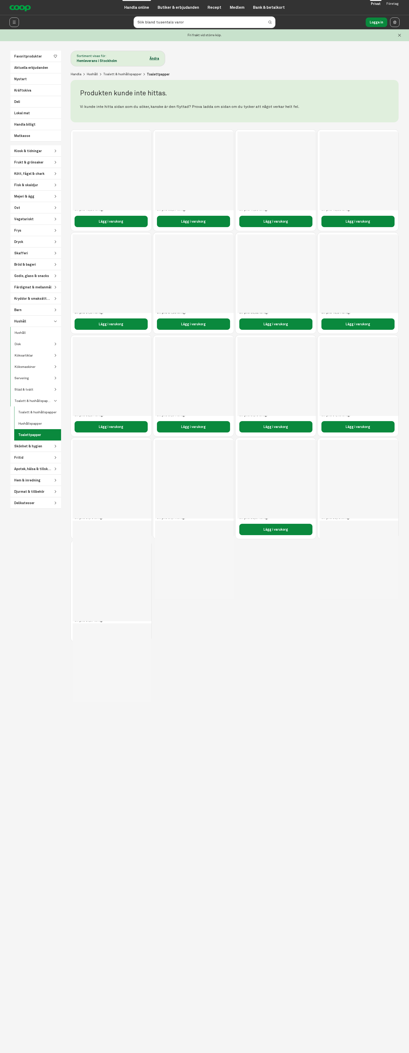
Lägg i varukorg (111, 221)
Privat (376, 4)
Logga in (376, 22)
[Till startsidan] (20, 7)
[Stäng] (399, 35)
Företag (392, 4)
